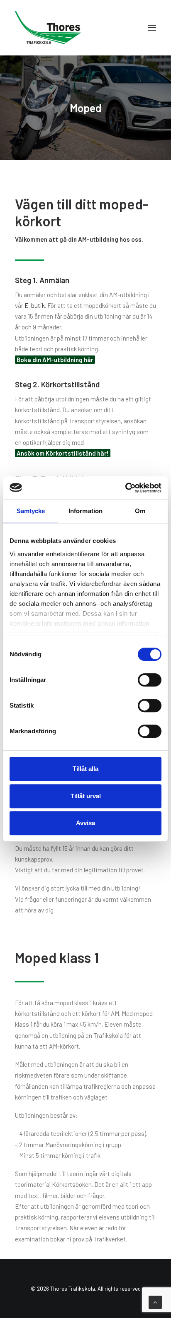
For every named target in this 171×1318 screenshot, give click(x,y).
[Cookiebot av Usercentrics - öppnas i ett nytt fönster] (125, 488)
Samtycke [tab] (31, 510)
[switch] (149, 680)
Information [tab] (85, 510)
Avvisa (85, 822)
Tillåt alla (85, 768)
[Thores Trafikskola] (48, 27)
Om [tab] (140, 510)
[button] (152, 27)
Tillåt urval (86, 795)
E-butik (34, 305)
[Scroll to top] (155, 1301)
